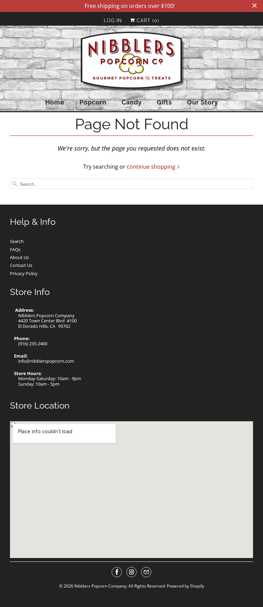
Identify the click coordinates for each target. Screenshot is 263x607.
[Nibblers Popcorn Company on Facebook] (117, 572)
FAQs (15, 249)
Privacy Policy (24, 273)
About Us (19, 257)
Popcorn (93, 102)
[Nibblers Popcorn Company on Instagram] (131, 572)
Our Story (202, 102)
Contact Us (21, 265)
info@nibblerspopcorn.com (46, 361)
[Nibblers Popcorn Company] (131, 62)
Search (17, 241)
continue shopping (152, 166)
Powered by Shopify (185, 586)
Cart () (147, 20)
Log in (113, 20)
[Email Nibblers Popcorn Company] (146, 572)
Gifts (164, 102)
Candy (132, 102)
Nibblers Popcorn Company (100, 586)
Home (54, 102)
